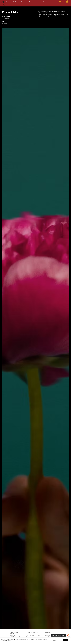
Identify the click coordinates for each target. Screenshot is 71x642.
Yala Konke (60, 640)
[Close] (69, 640)
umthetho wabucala (7, 640)
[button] (30, 1)
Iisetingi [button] (54, 640)
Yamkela (65, 640)
